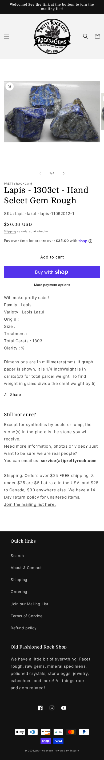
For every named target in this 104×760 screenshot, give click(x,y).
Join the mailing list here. (30, 504)
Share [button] (15, 394)
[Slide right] (64, 173)
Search (17, 555)
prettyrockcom (44, 750)
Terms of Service (27, 616)
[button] (7, 36)
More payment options (52, 285)
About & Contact (26, 567)
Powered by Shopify (67, 750)
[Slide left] (40, 173)
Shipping (10, 231)
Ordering (19, 591)
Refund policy (24, 628)
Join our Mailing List (30, 604)
